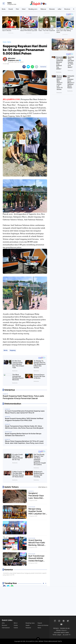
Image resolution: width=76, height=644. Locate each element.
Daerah (11, 9)
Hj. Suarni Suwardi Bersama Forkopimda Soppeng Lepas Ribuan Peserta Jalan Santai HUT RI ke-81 (25, 412)
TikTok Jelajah (57, 634)
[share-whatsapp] (32, 66)
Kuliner (16, 627)
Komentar (43, 66)
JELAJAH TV (66, 634)
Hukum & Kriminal (43, 625)
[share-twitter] (28, 66)
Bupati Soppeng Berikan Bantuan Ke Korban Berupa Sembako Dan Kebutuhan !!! (23, 434)
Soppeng (12, 350)
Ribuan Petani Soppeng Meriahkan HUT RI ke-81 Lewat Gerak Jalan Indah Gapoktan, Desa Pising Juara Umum (24, 442)
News (39, 627)
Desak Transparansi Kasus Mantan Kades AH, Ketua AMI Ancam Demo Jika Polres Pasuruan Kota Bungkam (24, 427)
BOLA (15, 623)
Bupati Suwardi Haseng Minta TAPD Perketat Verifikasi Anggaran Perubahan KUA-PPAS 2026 (24, 419)
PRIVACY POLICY (61, 630)
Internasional (6, 627)
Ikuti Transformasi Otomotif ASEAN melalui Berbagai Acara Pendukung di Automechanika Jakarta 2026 (37, 558)
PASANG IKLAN (65, 628)
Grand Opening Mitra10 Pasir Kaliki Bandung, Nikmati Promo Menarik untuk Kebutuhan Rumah (36, 542)
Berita (3, 9)
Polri (17, 9)
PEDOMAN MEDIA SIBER (61, 632)
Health (28, 625)
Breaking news (33, 9)
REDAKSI (56, 628)
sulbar (59, 9)
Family (16, 625)
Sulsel (23, 9)
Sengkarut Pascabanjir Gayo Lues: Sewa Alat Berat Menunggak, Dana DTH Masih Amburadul (36, 495)
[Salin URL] (36, 66)
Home (4, 42)
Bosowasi (67, 9)
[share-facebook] (24, 66)
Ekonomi (52, 9)
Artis (3, 623)
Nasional (28, 627)
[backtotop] (38, 639)
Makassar (43, 9)
